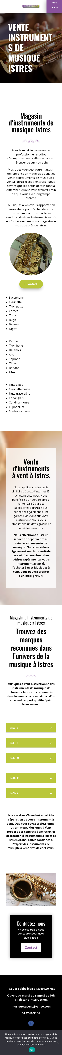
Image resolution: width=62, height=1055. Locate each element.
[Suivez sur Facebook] (31, 1023)
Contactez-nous (31, 923)
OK (32, 1049)
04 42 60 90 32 (31, 1013)
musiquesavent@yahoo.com (31, 1006)
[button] (54, 6)
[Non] (57, 1042)
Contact (32, 284)
